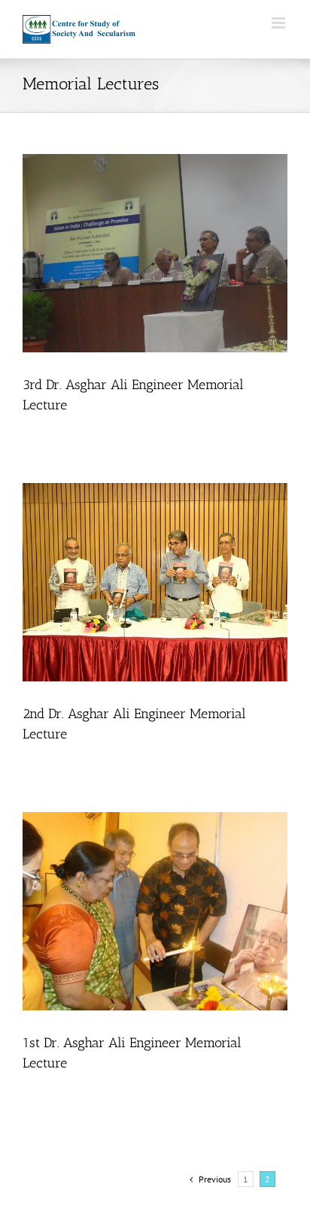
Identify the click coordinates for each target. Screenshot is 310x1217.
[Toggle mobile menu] (279, 23)
